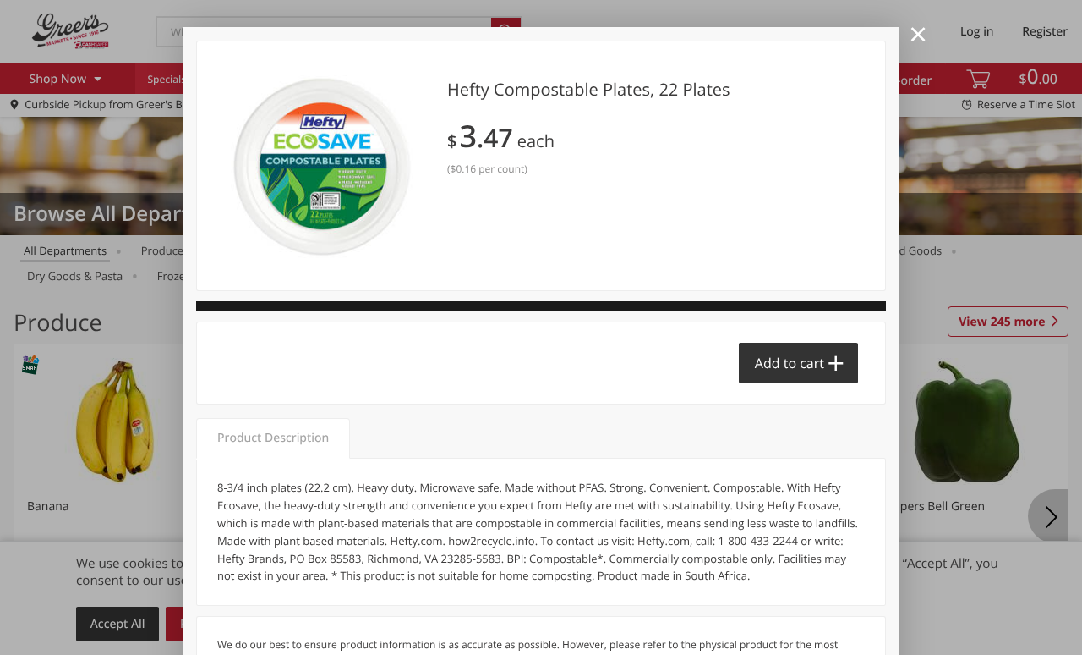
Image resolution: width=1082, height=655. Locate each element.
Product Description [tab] (273, 438)
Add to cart (789, 363)
